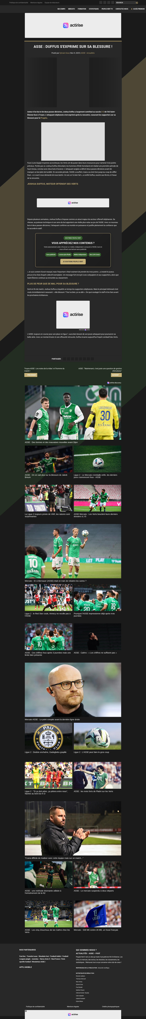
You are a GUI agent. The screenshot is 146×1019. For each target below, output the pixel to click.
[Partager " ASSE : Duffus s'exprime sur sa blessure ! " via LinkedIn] (84, 359)
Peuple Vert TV (107, 9)
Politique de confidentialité (18, 3)
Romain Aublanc (80, 976)
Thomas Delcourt (81, 979)
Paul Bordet (79, 987)
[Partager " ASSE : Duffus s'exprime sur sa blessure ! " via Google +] (72, 359)
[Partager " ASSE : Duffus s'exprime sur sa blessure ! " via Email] (88, 359)
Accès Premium (138, 9)
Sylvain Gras (64, 53)
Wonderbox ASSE (38, 962)
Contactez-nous (122, 9)
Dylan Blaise (79, 1001)
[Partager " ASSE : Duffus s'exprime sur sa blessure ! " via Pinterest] (80, 359)
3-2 (102, 112)
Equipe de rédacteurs (52, 3)
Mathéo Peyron (80, 990)
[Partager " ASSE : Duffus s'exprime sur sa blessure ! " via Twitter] (69, 359)
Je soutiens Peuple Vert (73, 262)
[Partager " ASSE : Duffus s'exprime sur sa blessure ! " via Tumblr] (76, 359)
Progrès (44, 118)
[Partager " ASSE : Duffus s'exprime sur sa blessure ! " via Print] (92, 359)
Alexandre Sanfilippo (103, 968)
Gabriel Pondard (80, 998)
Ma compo (61, 9)
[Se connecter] (137, 3)
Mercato (71, 9)
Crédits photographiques (110, 1007)
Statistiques (94, 9)
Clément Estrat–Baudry (82, 993)
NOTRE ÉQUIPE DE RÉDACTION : (85, 973)
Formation (82, 9)
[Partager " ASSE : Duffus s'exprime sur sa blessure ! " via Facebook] (65, 359)
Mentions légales (36, 3)
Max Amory (79, 981)
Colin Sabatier (80, 995)
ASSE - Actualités (88, 53)
